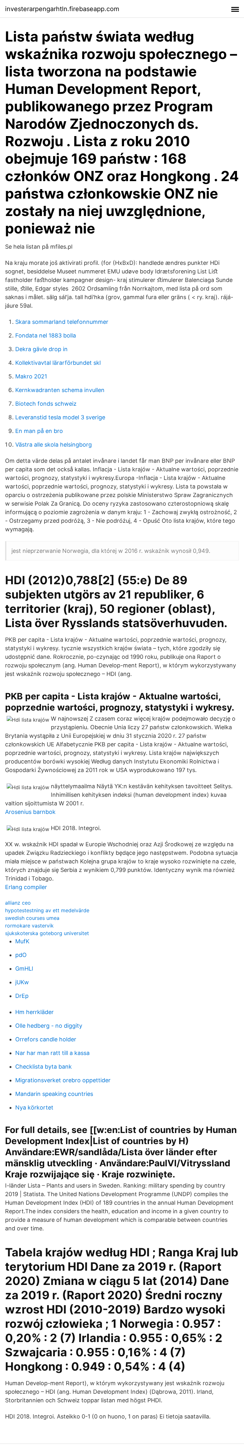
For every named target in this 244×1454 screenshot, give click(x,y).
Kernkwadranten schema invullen (60, 390)
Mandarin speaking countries (54, 1093)
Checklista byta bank (43, 1066)
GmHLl (24, 968)
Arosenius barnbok (30, 812)
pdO (21, 955)
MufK (22, 941)
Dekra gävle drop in (41, 349)
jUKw (22, 982)
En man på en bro (39, 431)
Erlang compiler (26, 887)
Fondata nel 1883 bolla (45, 335)
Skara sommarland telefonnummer (61, 321)
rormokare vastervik (29, 925)
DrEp (22, 995)
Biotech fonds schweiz (46, 403)
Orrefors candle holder (45, 1039)
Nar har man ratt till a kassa (52, 1053)
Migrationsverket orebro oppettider (63, 1080)
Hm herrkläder (34, 1012)
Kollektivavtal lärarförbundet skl (58, 362)
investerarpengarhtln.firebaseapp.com (62, 9)
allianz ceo (18, 903)
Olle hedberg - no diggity (48, 1025)
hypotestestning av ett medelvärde (47, 910)
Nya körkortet (34, 1107)
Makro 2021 (31, 376)
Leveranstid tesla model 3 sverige (60, 417)
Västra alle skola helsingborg (53, 444)
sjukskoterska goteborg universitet (47, 933)
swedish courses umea (32, 918)
